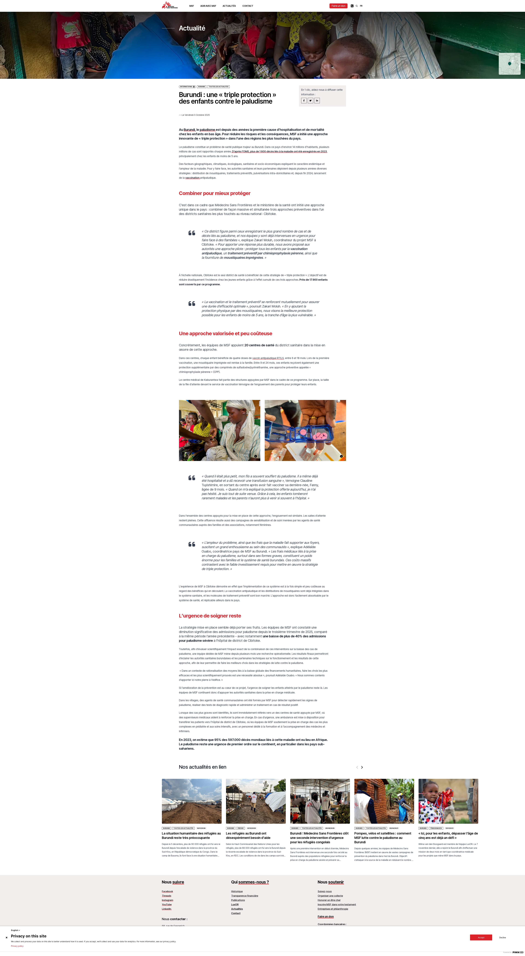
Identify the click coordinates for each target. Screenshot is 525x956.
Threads (166, 895)
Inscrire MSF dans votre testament (337, 904)
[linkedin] (317, 100)
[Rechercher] (356, 6)
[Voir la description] (255, 456)
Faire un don (338, 5)
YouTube (167, 904)
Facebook (167, 891)
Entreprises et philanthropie (333, 908)
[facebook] (304, 100)
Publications (238, 900)
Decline (502, 937)
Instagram (167, 900)
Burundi (201, 87)
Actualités (229, 6)
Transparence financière (244, 895)
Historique (237, 891)
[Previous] (357, 767)
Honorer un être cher (329, 900)
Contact (247, 6)
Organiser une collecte (330, 895)
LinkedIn (167, 908)
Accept (481, 937)
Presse (241, 828)
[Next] (361, 767)
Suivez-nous (325, 891)
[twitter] (310, 100)
